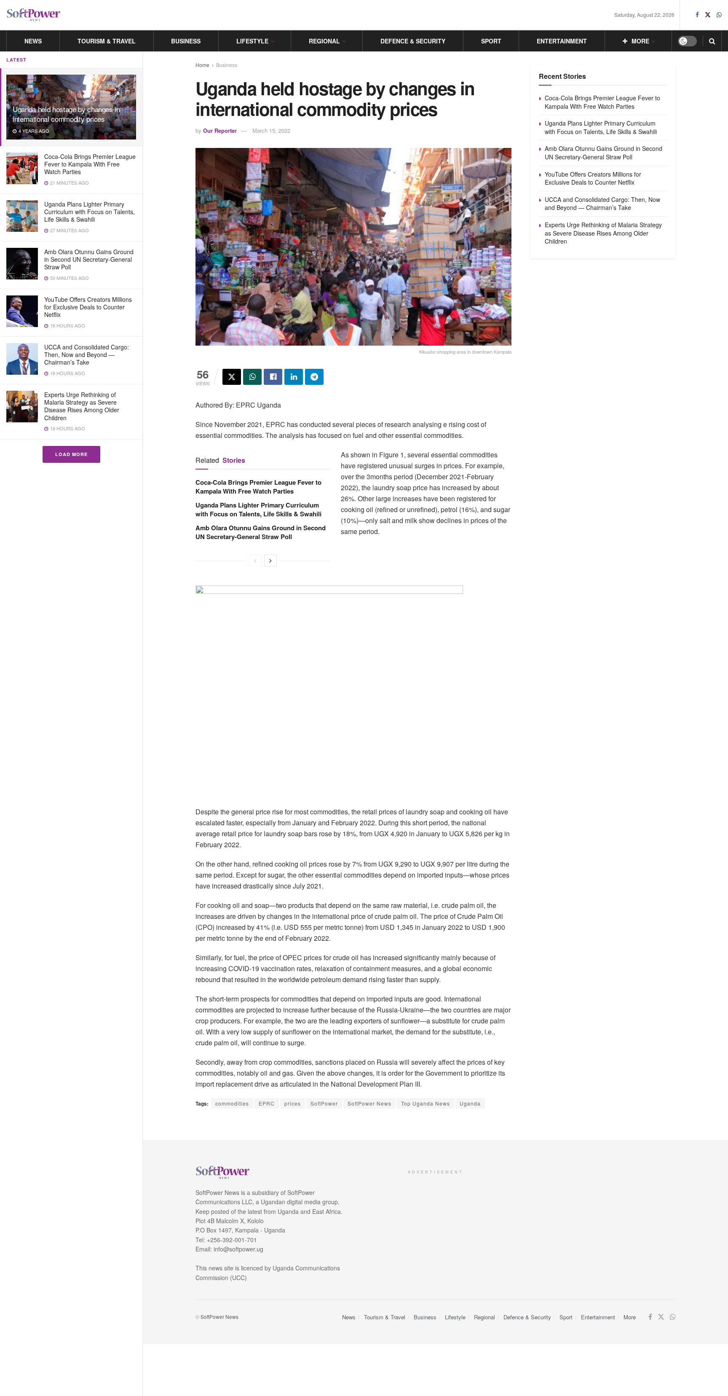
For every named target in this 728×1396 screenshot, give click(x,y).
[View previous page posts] (255, 560)
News (33, 41)
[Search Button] (712, 40)
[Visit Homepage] (33, 15)
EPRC (267, 1103)
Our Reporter (220, 130)
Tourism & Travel (107, 41)
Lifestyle (252, 41)
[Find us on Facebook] (697, 15)
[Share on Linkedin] (293, 377)
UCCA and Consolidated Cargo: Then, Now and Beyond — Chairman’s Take (86, 354)
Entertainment (562, 41)
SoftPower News (369, 1103)
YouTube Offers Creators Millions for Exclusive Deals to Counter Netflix (88, 307)
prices (292, 1103)
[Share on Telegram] (314, 377)
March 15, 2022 (271, 130)
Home (202, 64)
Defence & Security (412, 41)
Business (186, 41)
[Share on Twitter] (231, 377)
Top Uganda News (425, 1103)
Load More (71, 454)
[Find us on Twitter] (708, 15)
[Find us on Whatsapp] (719, 15)
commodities (232, 1103)
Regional (324, 41)
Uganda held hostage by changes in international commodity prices (66, 114)
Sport (491, 41)
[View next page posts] (270, 560)
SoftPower (324, 1103)
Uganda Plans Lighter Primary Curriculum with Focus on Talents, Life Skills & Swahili (89, 211)
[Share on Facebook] (273, 377)
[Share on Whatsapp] (252, 377)
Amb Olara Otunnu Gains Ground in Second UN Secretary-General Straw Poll (89, 259)
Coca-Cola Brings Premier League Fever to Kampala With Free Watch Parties (90, 164)
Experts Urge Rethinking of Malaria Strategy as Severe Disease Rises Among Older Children (81, 406)
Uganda (470, 1103)
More (640, 41)
